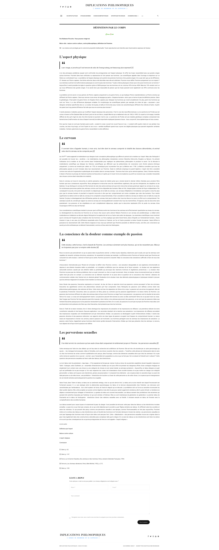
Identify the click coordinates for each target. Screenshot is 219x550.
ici (89, 39)
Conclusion (63, 442)
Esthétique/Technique (118, 16)
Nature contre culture (66, 433)
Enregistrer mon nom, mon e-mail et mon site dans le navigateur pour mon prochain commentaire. (98, 517)
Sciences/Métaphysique (101, 16)
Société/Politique (72, 16)
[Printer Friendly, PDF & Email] (109, 34)
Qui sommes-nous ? (129, 546)
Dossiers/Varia (132, 16)
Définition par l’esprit (66, 429)
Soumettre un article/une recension (147, 546)
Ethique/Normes (85, 16)
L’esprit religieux (64, 438)
